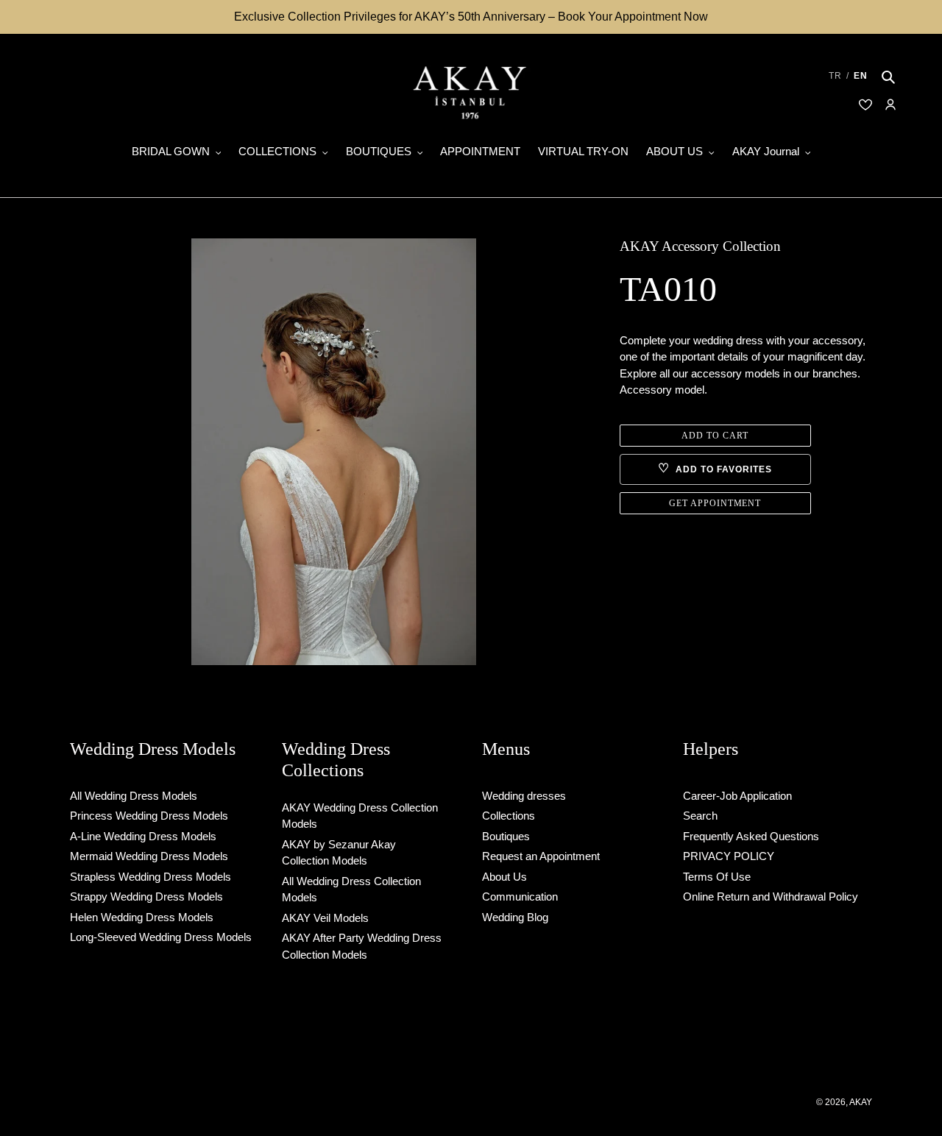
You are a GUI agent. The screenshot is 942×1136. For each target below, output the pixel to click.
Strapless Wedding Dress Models (150, 876)
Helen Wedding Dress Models (141, 917)
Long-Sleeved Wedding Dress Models (161, 937)
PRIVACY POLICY (728, 856)
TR (835, 76)
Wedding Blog (515, 917)
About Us (504, 876)
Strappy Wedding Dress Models (146, 896)
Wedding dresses (524, 795)
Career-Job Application (737, 795)
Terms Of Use (717, 876)
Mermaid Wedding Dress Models (149, 856)
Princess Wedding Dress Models (149, 815)
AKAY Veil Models (325, 918)
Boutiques (506, 836)
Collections (508, 815)
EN (861, 76)
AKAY (860, 1102)
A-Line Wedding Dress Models (143, 836)
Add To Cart (714, 435)
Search (700, 815)
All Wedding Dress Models (133, 795)
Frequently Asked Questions (751, 836)
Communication (520, 896)
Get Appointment (715, 503)
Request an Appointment (541, 856)
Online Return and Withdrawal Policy (770, 896)
